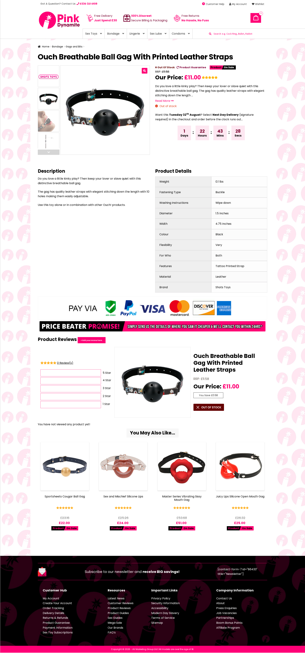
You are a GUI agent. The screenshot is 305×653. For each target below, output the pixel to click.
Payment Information (58, 628)
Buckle (220, 192)
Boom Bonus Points (229, 623)
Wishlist (259, 4)
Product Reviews (119, 608)
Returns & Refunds (55, 618)
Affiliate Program (228, 628)
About (220, 603)
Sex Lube (156, 34)
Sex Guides (115, 618)
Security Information (165, 603)
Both (219, 255)
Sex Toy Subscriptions (58, 632)
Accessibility (159, 608)
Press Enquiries (226, 608)
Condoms (178, 34)
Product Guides (118, 613)
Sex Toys (91, 34)
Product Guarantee (192, 67)
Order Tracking (53, 608)
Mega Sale (115, 623)
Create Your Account (57, 603)
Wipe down (223, 203)
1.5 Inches (222, 213)
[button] (144, 71)
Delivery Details (53, 613)
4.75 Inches (223, 224)
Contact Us (224, 598)
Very (219, 245)
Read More (163, 101)
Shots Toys (223, 287)
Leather (221, 277)
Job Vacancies (226, 613)
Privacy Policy (160, 598)
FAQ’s (112, 632)
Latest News (116, 598)
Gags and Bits (74, 46)
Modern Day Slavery (165, 613)
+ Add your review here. (92, 340)
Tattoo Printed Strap (230, 266)
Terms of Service (163, 618)
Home (45, 46)
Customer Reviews (120, 603)
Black (219, 234)
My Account (239, 4)
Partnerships (225, 618)
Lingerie (134, 34)
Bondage (113, 34)
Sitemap (157, 623)
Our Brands (115, 628)
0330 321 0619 (88, 3)
